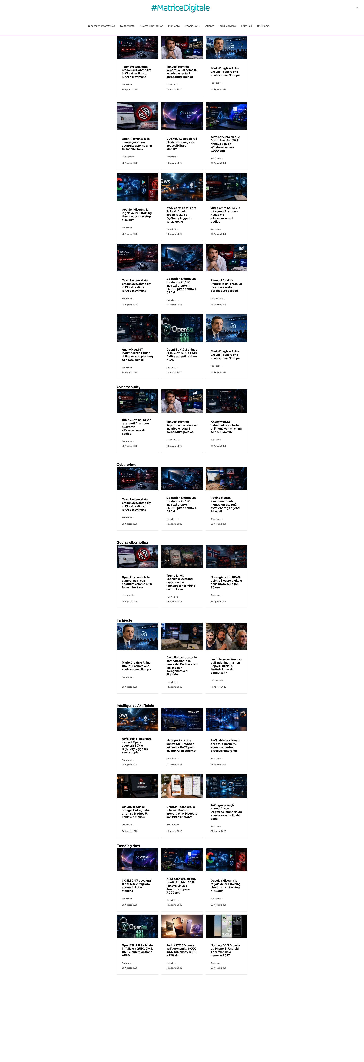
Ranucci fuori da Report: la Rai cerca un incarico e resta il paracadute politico (181, 72)
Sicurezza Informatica (101, 25)
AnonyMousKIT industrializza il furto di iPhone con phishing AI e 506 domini (137, 355)
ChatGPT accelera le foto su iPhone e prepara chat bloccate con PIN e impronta (181, 812)
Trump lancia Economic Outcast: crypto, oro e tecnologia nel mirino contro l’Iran (180, 582)
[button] (357, 8)
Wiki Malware (227, 25)
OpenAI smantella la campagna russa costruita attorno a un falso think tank (137, 144)
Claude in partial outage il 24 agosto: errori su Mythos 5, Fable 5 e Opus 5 (136, 812)
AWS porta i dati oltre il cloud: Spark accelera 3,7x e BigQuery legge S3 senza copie (181, 214)
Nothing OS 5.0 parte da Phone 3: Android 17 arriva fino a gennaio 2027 (225, 950)
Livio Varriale (172, 84)
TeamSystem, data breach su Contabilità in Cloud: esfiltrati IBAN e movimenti (136, 72)
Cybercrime (127, 25)
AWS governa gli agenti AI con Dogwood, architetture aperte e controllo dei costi (226, 811)
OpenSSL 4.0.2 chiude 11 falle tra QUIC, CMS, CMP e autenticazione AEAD (181, 355)
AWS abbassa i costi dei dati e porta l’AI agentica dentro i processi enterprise (225, 745)
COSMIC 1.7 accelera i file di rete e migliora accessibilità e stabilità (181, 144)
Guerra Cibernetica (151, 25)
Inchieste (174, 25)
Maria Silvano (172, 824)
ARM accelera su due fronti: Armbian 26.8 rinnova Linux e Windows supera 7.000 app (225, 143)
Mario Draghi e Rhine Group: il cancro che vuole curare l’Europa (225, 72)
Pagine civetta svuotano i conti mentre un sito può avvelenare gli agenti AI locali (225, 504)
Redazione (127, 84)
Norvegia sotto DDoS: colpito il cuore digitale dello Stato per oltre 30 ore (226, 582)
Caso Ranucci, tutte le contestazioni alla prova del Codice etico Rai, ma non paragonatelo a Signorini (181, 666)
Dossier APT (192, 25)
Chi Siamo (263, 25)
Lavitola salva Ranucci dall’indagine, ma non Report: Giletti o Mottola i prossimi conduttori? (226, 665)
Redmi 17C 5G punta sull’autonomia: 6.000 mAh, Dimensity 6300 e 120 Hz (181, 950)
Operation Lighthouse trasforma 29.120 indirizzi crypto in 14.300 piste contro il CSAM (181, 285)
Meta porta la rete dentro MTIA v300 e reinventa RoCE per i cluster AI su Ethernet (181, 745)
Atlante (209, 25)
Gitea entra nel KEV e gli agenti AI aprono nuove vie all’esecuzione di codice (225, 214)
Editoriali (246, 25)
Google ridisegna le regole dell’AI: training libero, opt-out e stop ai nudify (137, 215)
